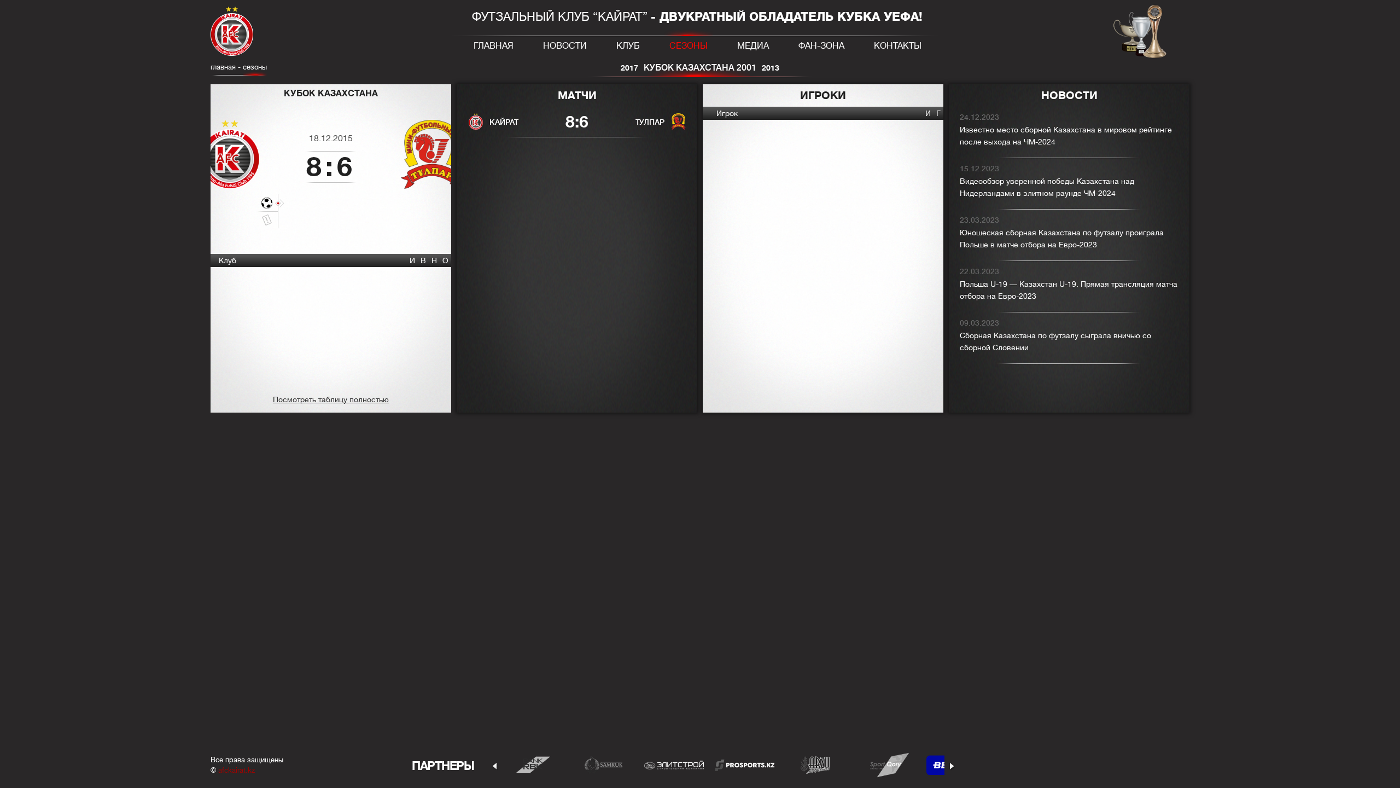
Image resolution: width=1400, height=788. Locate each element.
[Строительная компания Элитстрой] (674, 764)
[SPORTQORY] (885, 764)
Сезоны (688, 46)
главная (223, 67)
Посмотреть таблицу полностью (331, 399)
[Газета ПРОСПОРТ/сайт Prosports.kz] (744, 764)
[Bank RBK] (533, 764)
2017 (629, 67)
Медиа (753, 46)
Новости (565, 46)
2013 (770, 67)
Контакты (897, 46)
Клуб (628, 46)
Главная (494, 46)
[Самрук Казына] (603, 764)
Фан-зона (821, 46)
